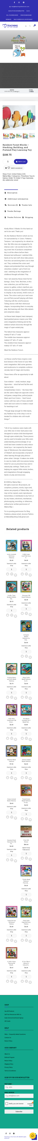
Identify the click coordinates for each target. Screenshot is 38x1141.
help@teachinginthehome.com (20, 6)
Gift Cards (7, 1021)
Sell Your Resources (12, 15)
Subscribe (19, 1111)
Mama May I (19, 60)
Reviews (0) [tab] (12, 205)
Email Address (10, 1092)
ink (4, 180)
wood (16, 180)
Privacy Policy (9, 1067)
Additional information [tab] (17, 199)
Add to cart (21, 161)
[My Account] (26, 26)
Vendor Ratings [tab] (14, 211)
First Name (8, 1084)
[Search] (30, 26)
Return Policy (8, 1041)
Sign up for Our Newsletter (16, 11)
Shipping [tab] (29, 217)
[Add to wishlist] (15, 575)
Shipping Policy (9, 1064)
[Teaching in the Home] (10, 26)
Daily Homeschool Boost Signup (23, 19)
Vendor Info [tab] (26, 205)
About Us (7, 1054)
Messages (8, 19)
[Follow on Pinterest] (24, 2)
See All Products (9, 1011)
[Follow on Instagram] (19, 2)
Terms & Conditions (10, 1071)
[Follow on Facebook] (14, 2)
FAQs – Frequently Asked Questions (15, 1034)
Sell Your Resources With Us (13, 1014)
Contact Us (8, 1037)
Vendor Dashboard (26, 15)
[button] (30, 110)
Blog (28, 11)
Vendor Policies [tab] (14, 217)
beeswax (29, 178)
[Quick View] (11, 574)
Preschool (25, 176)
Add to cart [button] (7, 574)
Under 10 (12, 178)
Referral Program (9, 1057)
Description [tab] (12, 193)
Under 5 (19, 178)
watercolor (9, 180)
